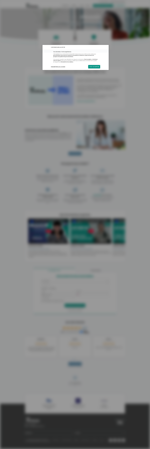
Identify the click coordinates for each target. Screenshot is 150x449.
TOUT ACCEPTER (94, 66)
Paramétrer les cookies (58, 66)
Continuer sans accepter (58, 47)
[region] (75, 57)
